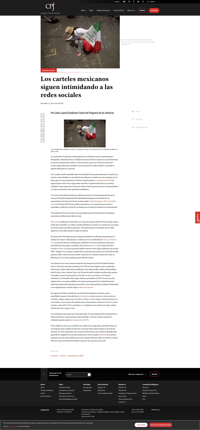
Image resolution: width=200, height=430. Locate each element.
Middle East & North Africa (150, 393)
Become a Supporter (136, 374)
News (43, 384)
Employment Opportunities (127, 393)
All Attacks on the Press (66, 396)
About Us (122, 384)
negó (65, 248)
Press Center (122, 396)
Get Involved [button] (119, 10)
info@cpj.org (155, 410)
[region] (100, 425)
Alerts (42, 387)
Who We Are (122, 390)
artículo (57, 222)
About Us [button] (131, 10)
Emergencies (87, 387)
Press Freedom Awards (105, 393)
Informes (102, 334)
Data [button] (91, 10)
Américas (54, 355)
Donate (142, 10)
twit (94, 245)
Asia (143, 399)
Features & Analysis (47, 390)
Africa (144, 396)
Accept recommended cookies (161, 425)
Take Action (101, 390)
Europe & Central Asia (149, 390)
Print (137, 111)
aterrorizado (83, 296)
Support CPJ (102, 387)
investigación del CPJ (103, 180)
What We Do (122, 387)
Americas (145, 387)
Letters (43, 393)
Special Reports (46, 396)
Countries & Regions (150, 384)
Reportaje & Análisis (48, 70)
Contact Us (122, 402)
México (63, 355)
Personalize (141, 425)
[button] (157, 1)
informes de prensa (85, 287)
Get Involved (103, 384)
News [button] (83, 10)
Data (61, 384)
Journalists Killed (64, 387)
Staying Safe (87, 390)
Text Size (138, 119)
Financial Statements (125, 399)
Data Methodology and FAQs (68, 399)
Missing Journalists (65, 393)
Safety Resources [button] (103, 10)
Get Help (154, 10)
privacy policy (13, 426)
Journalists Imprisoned (66, 390)
